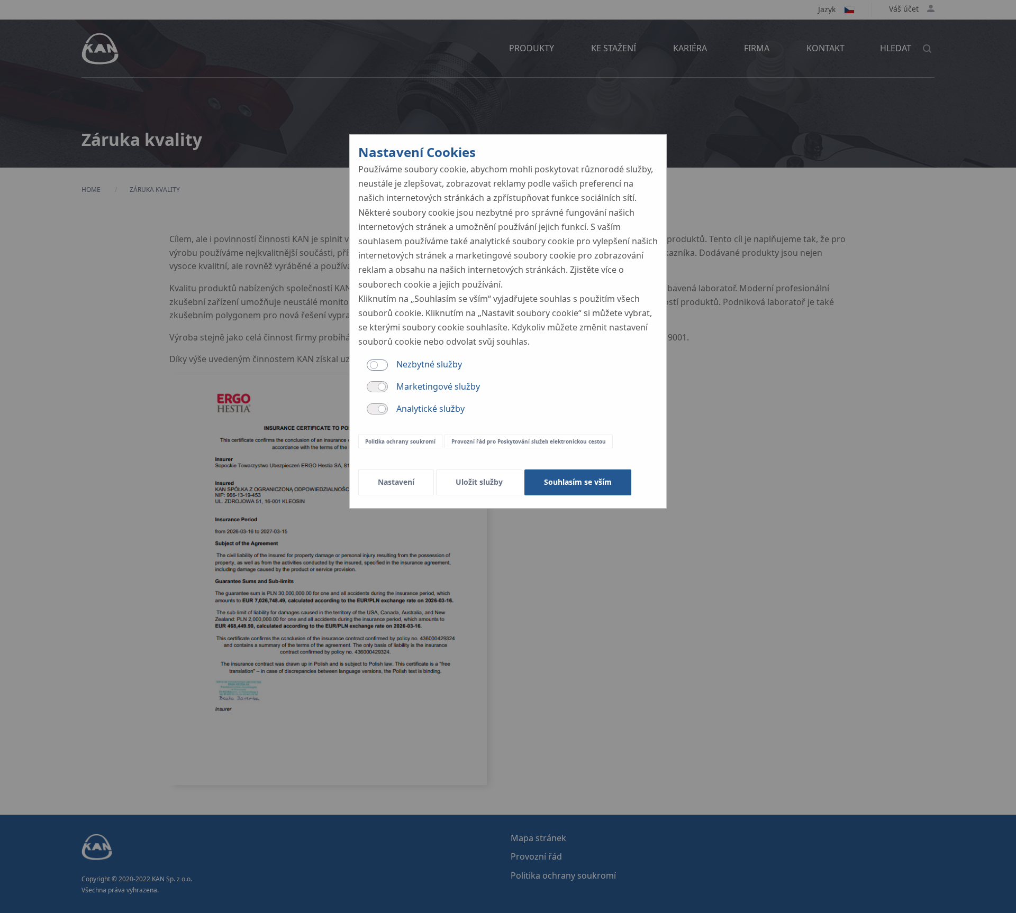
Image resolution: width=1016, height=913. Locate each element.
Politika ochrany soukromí (400, 441)
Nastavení (396, 482)
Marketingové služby (438, 386)
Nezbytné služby (429, 364)
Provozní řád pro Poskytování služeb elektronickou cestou (528, 441)
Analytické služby (430, 408)
